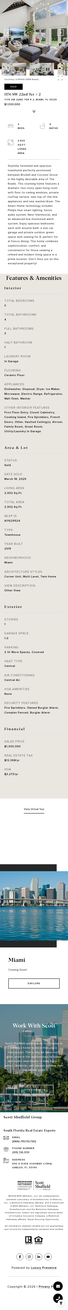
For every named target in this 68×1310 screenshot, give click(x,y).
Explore (34, 983)
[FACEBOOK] (19, 1256)
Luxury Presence (44, 1268)
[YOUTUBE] (48, 1256)
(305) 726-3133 (20, 1152)
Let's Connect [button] (34, 1089)
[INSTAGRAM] (29, 1256)
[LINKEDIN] (38, 1256)
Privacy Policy (50, 1287)
